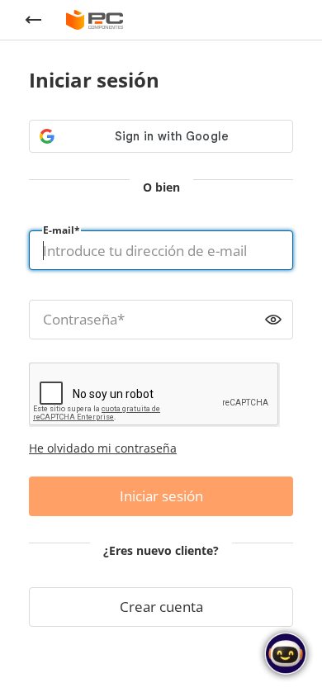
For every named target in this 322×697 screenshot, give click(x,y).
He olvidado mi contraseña (103, 448)
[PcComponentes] (94, 20)
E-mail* (61, 230)
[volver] (33, 20)
